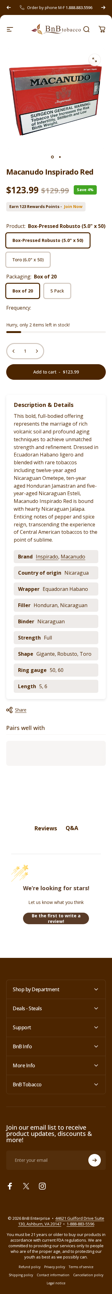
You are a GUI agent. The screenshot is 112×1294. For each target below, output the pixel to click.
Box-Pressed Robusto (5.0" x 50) (47, 240)
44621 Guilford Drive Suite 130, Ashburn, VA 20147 (61, 1221)
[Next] (103, 7)
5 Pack (57, 291)
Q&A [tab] (72, 828)
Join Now (73, 207)
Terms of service (81, 1267)
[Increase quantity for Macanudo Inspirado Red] (36, 351)
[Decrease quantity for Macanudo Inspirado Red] (13, 351)
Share (20, 710)
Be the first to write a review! (56, 918)
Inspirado (47, 556)
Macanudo (73, 556)
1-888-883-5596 (80, 1224)
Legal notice (56, 1283)
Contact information (53, 1275)
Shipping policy (21, 1275)
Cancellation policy (88, 1275)
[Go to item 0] (52, 157)
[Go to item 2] (59, 157)
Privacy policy (54, 1267)
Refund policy (29, 1267)
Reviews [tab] (45, 828)
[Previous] (9, 7)
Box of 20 (22, 291)
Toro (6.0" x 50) (28, 260)
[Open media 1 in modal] (94, 60)
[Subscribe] (94, 1160)
